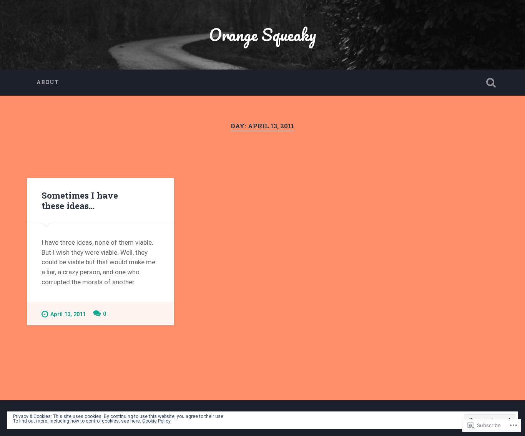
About (48, 82)
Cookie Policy (156, 421)
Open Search (491, 83)
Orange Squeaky (262, 34)
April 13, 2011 (68, 314)
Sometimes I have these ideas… (80, 200)
